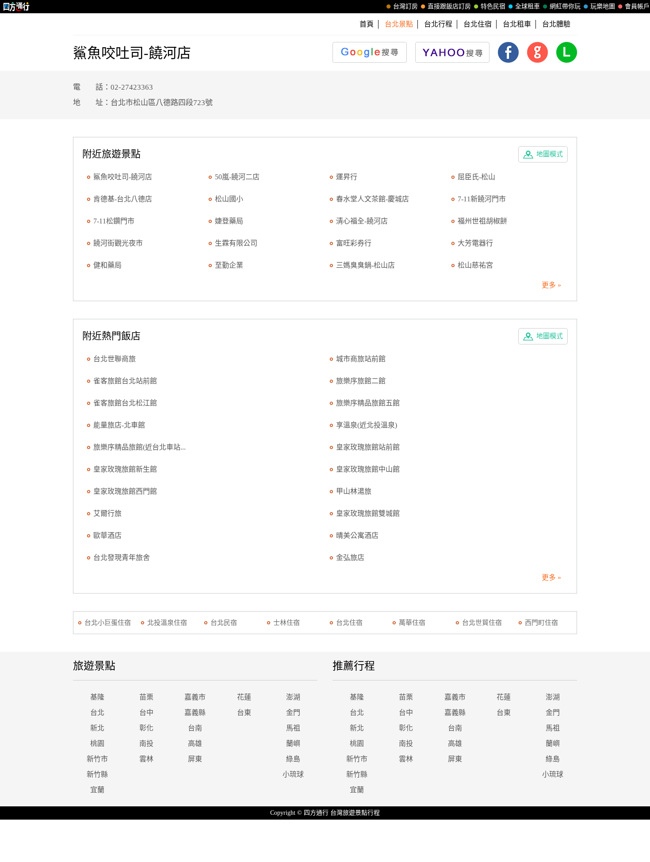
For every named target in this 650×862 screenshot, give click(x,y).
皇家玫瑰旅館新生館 (125, 469)
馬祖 (293, 728)
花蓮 (244, 697)
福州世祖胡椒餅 (482, 221)
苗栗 (146, 697)
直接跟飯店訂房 (449, 6)
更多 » (551, 285)
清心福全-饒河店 (362, 221)
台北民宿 (223, 622)
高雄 (195, 743)
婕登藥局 (229, 221)
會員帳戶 (637, 6)
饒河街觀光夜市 (118, 243)
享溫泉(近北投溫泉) (366, 425)
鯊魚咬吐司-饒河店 (122, 177)
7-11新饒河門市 (482, 199)
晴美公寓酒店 (357, 535)
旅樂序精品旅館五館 (368, 403)
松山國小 (229, 199)
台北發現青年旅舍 (121, 557)
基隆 (97, 697)
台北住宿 (477, 24)
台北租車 (517, 24)
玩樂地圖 (602, 6)
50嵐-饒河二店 (237, 177)
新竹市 (97, 759)
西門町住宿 (541, 622)
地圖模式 (549, 154)
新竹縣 (97, 774)
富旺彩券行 (353, 243)
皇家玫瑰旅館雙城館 (368, 513)
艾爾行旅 (107, 513)
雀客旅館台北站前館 (125, 381)
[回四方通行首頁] (16, 6)
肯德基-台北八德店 (122, 199)
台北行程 (438, 24)
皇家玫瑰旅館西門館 (125, 491)
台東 (244, 712)
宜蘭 (97, 790)
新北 (97, 728)
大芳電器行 (475, 243)
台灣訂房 (405, 6)
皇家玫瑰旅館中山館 (368, 469)
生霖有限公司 (236, 243)
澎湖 (293, 697)
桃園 (97, 743)
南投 (146, 743)
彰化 (146, 728)
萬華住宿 (412, 622)
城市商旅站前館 (361, 359)
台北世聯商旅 (114, 359)
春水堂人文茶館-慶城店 (372, 199)
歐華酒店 (107, 535)
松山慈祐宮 (475, 265)
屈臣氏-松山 (476, 177)
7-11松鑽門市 (113, 221)
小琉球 (293, 774)
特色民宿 (493, 6)
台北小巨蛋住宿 (107, 622)
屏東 (195, 759)
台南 (195, 728)
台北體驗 (556, 24)
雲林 (146, 759)
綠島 (293, 759)
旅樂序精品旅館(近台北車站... (139, 447)
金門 (293, 712)
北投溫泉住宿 (167, 622)
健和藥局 (107, 265)
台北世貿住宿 (482, 622)
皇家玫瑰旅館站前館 (368, 447)
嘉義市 (195, 697)
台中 (146, 712)
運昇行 (346, 177)
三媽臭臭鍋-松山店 (365, 265)
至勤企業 (229, 265)
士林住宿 (286, 622)
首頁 (366, 24)
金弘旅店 (350, 557)
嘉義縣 (195, 712)
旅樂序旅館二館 (361, 381)
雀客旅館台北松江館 (125, 403)
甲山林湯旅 (353, 491)
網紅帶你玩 (565, 6)
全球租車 (527, 6)
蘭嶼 (293, 743)
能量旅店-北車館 (119, 425)
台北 (97, 712)
